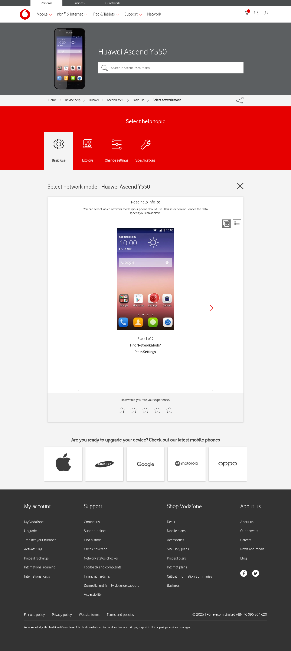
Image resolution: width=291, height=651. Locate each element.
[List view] (237, 223)
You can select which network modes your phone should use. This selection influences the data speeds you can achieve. (145, 211)
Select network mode (167, 100)
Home (52, 100)
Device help (73, 100)
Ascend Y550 (115, 100)
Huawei (94, 100)
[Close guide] (240, 186)
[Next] (211, 308)
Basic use (138, 100)
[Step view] (226, 223)
